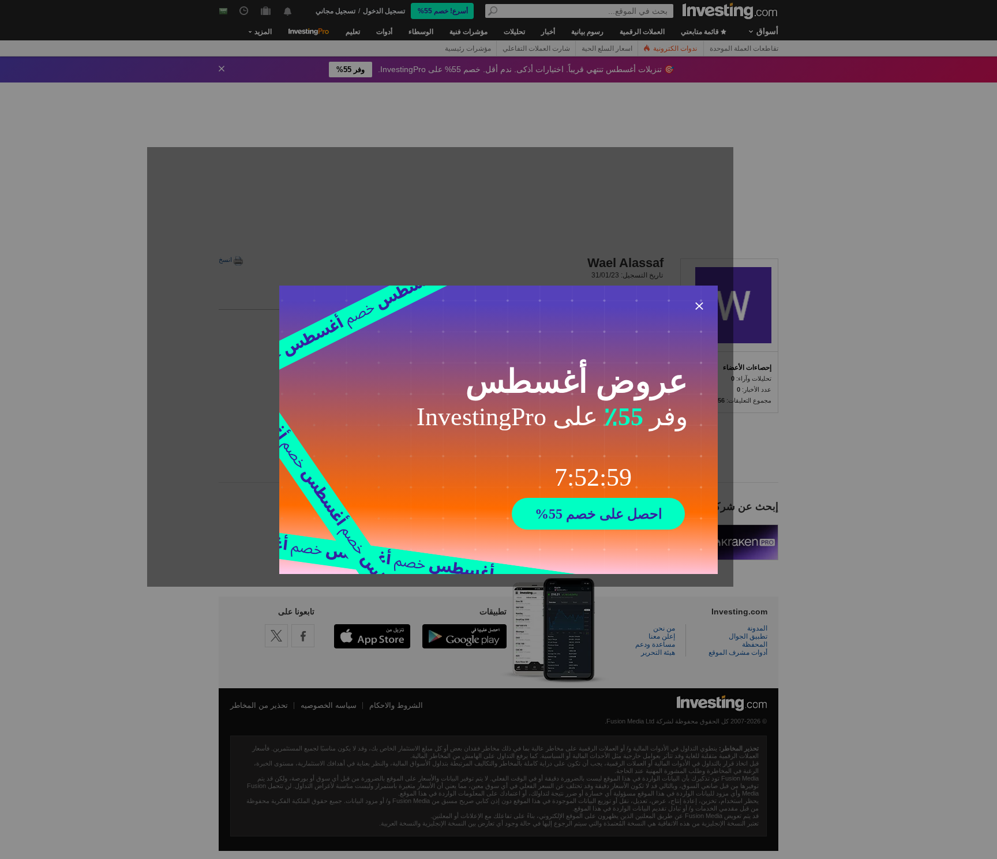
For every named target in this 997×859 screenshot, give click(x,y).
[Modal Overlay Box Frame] (498, 430)
